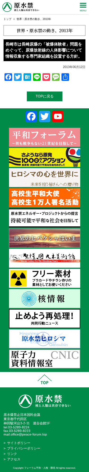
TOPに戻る (45, 96)
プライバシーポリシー (23, 448)
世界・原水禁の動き (28, 19)
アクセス (13, 459)
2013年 (47, 19)
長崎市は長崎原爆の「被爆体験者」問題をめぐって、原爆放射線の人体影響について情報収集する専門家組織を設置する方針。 (43, 50)
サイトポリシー (18, 443)
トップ (7, 19)
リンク (12, 454)
